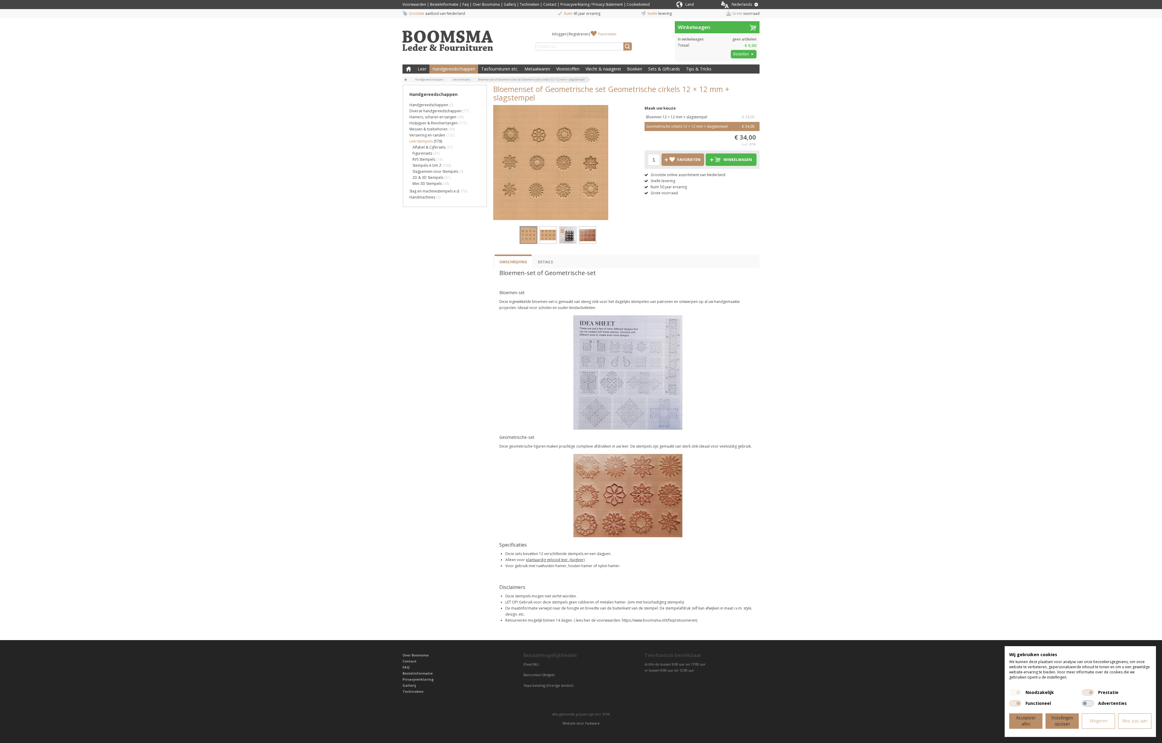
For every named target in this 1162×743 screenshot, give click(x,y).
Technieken (529, 4)
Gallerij (510, 4)
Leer (422, 69)
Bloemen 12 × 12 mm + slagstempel (700, 117)
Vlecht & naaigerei (603, 69)
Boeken (634, 69)
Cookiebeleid (638, 4)
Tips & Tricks (698, 69)
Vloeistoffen (567, 69)
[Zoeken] (627, 46)
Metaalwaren (537, 69)
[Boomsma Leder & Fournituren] (405, 80)
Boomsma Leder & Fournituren (408, 69)
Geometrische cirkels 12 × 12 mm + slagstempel (700, 126)
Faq (465, 4)
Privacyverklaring (418, 679)
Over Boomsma (486, 4)
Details (545, 262)
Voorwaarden (414, 4)
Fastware (592, 723)
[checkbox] (1015, 692)
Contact (549, 4)
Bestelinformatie (444, 4)
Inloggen (559, 34)
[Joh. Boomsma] (447, 37)
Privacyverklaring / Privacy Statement (591, 4)
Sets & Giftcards (664, 69)
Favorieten (607, 34)
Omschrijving (513, 262)
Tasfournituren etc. (499, 69)
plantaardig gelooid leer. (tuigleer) (555, 559)
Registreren (579, 34)
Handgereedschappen (453, 69)
